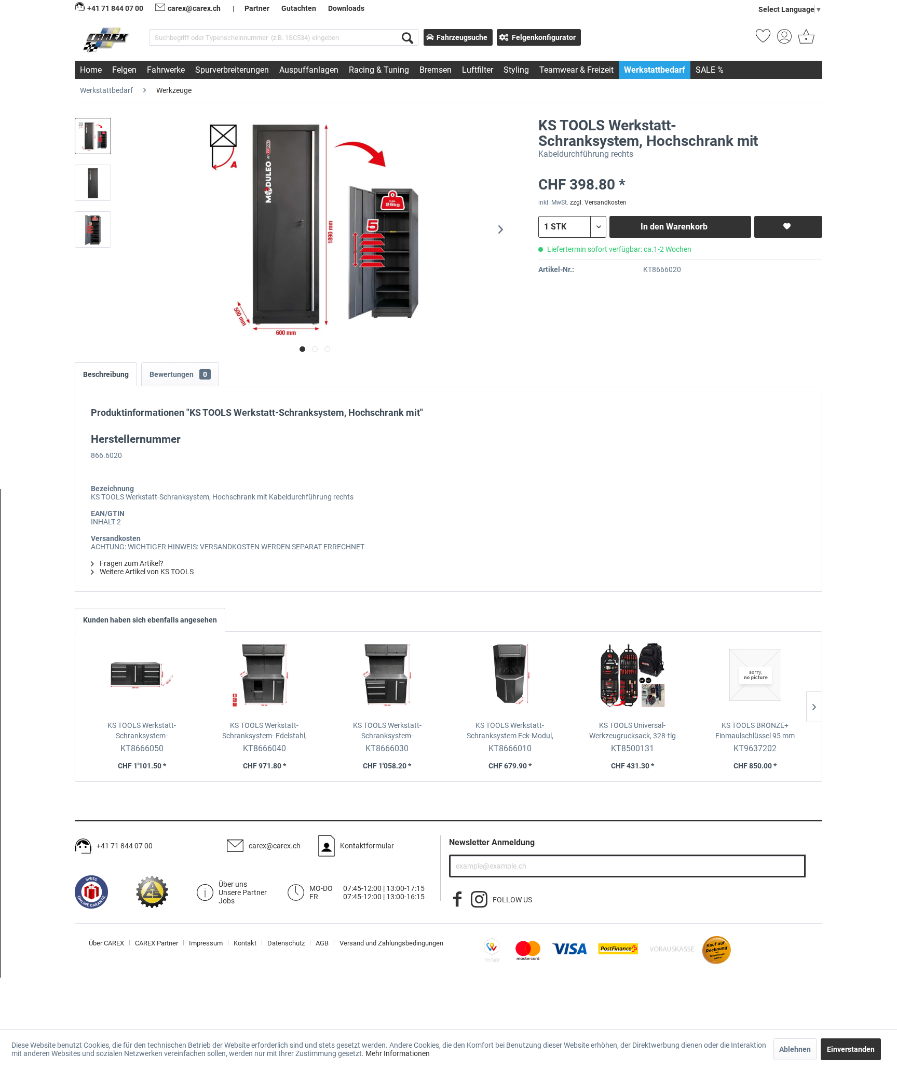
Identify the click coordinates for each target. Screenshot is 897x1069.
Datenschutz (286, 943)
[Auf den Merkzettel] (788, 227)
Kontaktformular (367, 846)
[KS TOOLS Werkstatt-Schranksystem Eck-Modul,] (510, 678)
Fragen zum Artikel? (131, 563)
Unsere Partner (243, 892)
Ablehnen (795, 1049)
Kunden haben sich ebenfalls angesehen (150, 620)
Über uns (233, 884)
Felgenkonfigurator (544, 37)
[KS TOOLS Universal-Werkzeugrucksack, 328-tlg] (632, 678)
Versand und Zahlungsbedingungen (391, 943)
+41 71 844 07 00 (125, 846)
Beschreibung (106, 374)
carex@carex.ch (194, 8)
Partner (256, 8)
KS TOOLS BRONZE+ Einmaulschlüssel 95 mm (755, 730)
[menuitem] (284, 37)
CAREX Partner (156, 943)
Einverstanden (851, 1049)
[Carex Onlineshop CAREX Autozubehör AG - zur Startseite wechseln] (107, 39)
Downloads (346, 8)
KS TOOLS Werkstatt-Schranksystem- (142, 731)
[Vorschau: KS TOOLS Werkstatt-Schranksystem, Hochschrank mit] (93, 136)
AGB (322, 943)
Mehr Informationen (397, 1053)
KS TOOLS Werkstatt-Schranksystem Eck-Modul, (510, 731)
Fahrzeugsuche (462, 37)
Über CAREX (106, 943)
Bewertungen (178, 374)
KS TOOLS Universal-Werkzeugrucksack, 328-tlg (632, 730)
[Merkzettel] (763, 39)
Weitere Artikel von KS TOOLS (146, 571)
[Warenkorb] (805, 39)
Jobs (227, 901)
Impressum (206, 943)
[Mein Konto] (784, 39)
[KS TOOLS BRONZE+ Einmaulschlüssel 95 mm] (755, 678)
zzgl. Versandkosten (598, 202)
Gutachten (298, 8)
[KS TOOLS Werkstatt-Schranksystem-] (142, 678)
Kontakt (245, 943)
